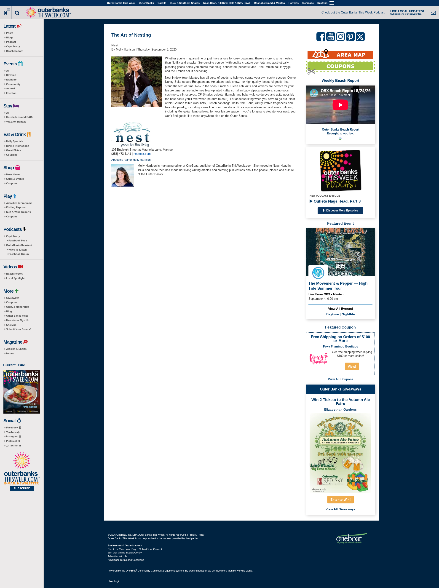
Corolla (162, 3)
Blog (9, 311)
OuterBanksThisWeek (19, 245)
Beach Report (14, 51)
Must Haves (13, 174)
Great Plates (13, 150)
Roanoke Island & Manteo (269, 3)
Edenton (11, 93)
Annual (10, 88)
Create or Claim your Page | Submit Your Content (135, 549)
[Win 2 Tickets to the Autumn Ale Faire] (340, 452)
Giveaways (12, 298)
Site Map (11, 324)
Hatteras (294, 3)
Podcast (11, 41)
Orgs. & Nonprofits (17, 306)
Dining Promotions (17, 145)
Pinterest (12, 441)
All (7, 70)
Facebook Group (18, 254)
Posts (9, 33)
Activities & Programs (19, 203)
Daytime (11, 75)
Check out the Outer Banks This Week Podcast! (353, 12)
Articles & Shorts (16, 348)
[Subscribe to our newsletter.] (21, 471)
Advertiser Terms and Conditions (126, 560)
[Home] (48, 12)
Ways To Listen (17, 249)
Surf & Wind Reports (18, 212)
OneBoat (131, 570)
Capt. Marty (13, 46)
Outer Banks (146, 3)
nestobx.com (142, 153)
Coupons (11, 154)
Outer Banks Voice (17, 315)
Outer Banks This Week (121, 3)
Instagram (12, 436)
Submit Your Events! (18, 329)
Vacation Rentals (16, 121)
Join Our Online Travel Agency (125, 552)
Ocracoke (308, 3)
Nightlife (11, 79)
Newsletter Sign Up (17, 320)
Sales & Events (15, 178)
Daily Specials (14, 141)
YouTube (11, 432)
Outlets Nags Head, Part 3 (337, 201)
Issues (10, 353)
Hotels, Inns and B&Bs (19, 117)
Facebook (12, 427)
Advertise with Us (117, 556)
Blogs (9, 37)
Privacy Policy (196, 534)
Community (13, 84)
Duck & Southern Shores (185, 3)
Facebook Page (17, 240)
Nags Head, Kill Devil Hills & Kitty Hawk (226, 3)
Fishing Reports (16, 207)
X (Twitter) (12, 445)
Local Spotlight (15, 278)
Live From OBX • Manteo (325, 294)
